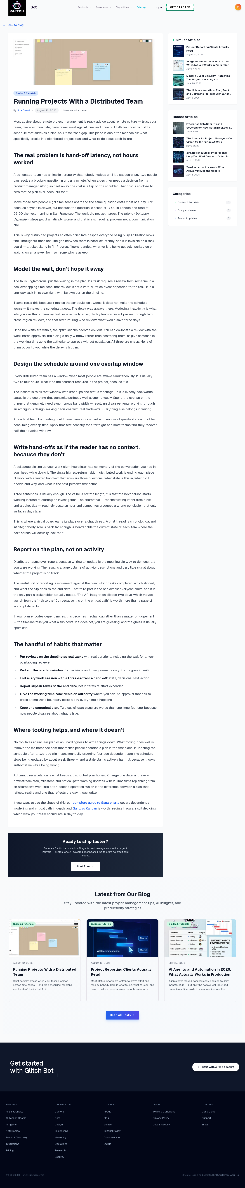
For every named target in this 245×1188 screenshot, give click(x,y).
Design (59, 1124)
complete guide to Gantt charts (96, 803)
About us (234, 1175)
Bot (33, 7)
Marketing (60, 1137)
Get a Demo (209, 1111)
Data (57, 1118)
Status (107, 1144)
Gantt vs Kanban (85, 808)
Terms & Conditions (164, 1111)
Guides (108, 1124)
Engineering (61, 1131)
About (107, 1111)
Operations (61, 1144)
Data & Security (162, 1124)
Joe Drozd (23, 110)
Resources (102, 7)
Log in (158, 7)
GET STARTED (180, 7)
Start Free (83, 866)
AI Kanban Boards (16, 1118)
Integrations (12, 1144)
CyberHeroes (222, 1175)
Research (60, 1150)
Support (206, 1118)
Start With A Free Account (218, 1067)
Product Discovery (17, 1137)
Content (59, 1111)
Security (59, 1157)
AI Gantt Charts (14, 1111)
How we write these (74, 110)
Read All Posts (120, 1015)
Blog (106, 1118)
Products (83, 7)
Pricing (141, 7)
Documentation (112, 1137)
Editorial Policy (112, 1131)
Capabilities (122, 7)
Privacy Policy (161, 1118)
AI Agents (11, 1124)
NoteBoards (13, 1131)
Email (205, 1124)
